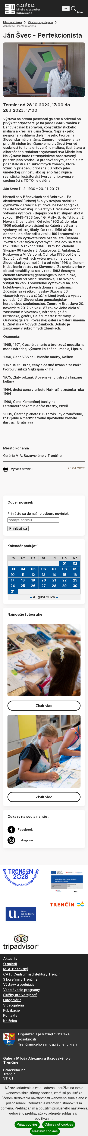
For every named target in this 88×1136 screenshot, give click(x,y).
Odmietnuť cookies (58, 1124)
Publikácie (11, 1010)
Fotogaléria (12, 1000)
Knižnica (10, 1021)
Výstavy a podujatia (40, 22)
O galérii (10, 964)
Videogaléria (13, 1005)
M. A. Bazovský (15, 969)
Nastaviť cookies (45, 1131)
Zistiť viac (44, 706)
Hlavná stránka (12, 22)
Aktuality (10, 958)
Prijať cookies (27, 1124)
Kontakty (10, 1015)
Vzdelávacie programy (21, 990)
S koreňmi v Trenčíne (20, 979)
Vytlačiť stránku (21, 469)
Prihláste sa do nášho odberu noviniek (38, 514)
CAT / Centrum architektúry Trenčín (31, 974)
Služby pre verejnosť (20, 995)
